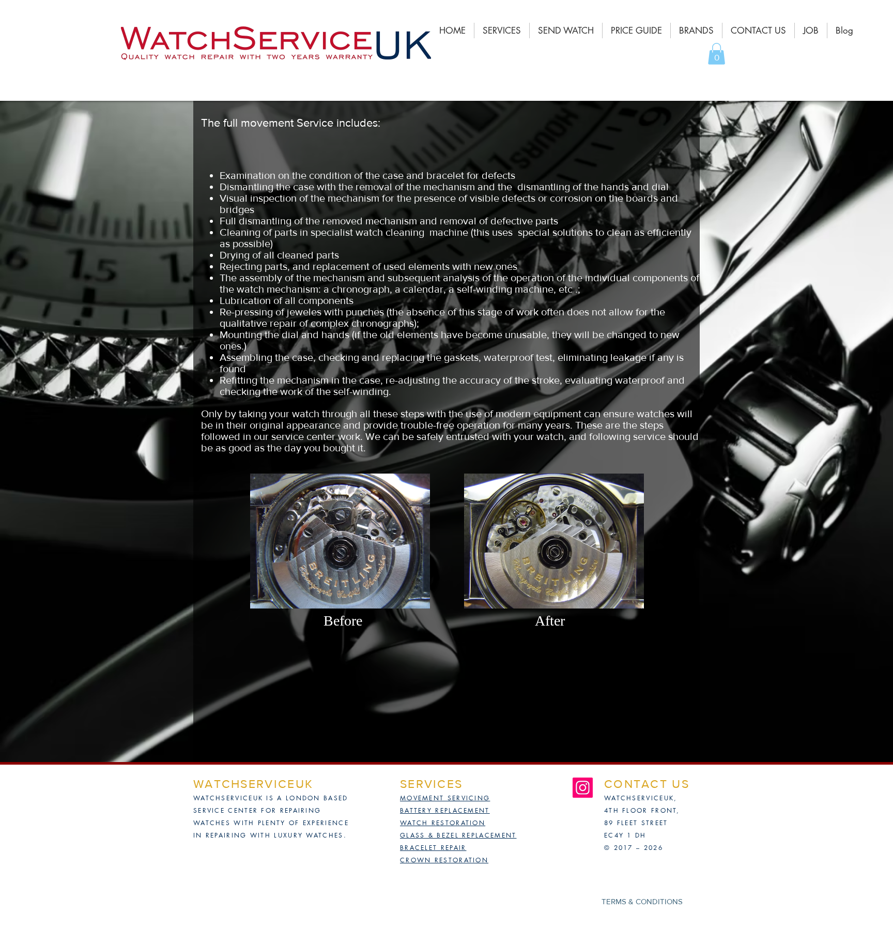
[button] (716, 54)
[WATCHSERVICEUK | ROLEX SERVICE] (583, 788)
